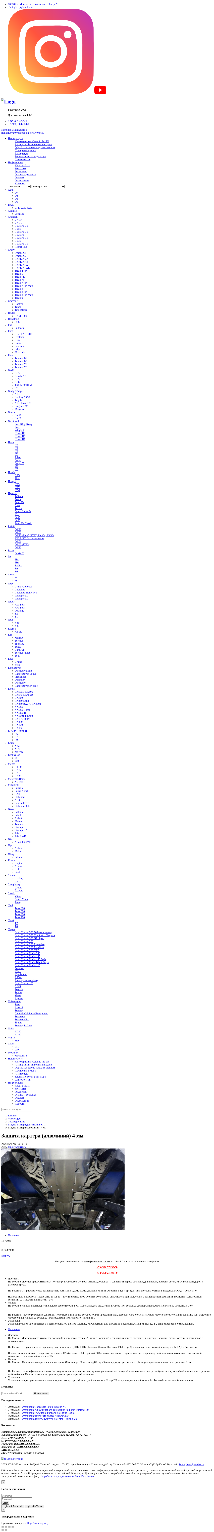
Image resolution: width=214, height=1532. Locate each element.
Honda (11, 472)
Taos (17, 1004)
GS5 (17, 379)
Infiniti (11, 526)
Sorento (19, 640)
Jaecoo (11, 574)
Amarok (19, 1007)
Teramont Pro (22, 1019)
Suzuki (11, 893)
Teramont (20, 1016)
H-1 (17, 514)
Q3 (16, 198)
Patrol (18, 815)
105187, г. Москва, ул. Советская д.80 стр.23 (33, 4)
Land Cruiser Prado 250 (27, 953)
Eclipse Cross (22, 803)
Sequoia (19, 989)
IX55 (17, 520)
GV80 (18, 418)
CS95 (18, 240)
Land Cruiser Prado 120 (27, 965)
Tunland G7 (21, 358)
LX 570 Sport (22, 718)
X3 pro (18, 631)
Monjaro (19, 409)
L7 (16, 736)
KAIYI (12, 628)
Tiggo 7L (20, 279)
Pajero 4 (19, 788)
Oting (11, 854)
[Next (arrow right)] (6, 1529)
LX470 (18, 727)
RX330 (19, 721)
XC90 (18, 1031)
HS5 (17, 484)
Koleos (18, 869)
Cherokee (20, 589)
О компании (22, 180)
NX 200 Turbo (22, 709)
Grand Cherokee (23, 586)
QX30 (18, 529)
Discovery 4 (21, 682)
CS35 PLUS (21, 225)
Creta (17, 505)
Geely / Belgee (16, 391)
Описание (14, 1235)
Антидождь (21, 153)
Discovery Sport (23, 670)
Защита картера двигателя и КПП (27, 1124)
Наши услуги (15, 138)
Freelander (20, 676)
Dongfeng (13, 319)
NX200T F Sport (24, 715)
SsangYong (14, 884)
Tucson (18, 508)
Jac (9, 556)
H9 (16, 451)
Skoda (11, 875)
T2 (16, 613)
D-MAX (19, 553)
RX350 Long (22, 700)
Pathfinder (20, 812)
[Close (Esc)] (2, 1526)
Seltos (18, 646)
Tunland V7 (21, 364)
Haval (11, 442)
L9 (16, 739)
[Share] (6, 1526)
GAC (11, 370)
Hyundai (12, 493)
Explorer (19, 337)
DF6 (17, 322)
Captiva (19, 303)
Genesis (12, 412)
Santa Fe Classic (23, 523)
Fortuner (19, 968)
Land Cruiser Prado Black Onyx (32, 962)
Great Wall (13, 421)
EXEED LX (21, 264)
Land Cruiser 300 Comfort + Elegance (35, 935)
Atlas (17, 394)
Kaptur (18, 863)
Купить (5, 1255)
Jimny (18, 902)
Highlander (21, 974)
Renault (12, 860)
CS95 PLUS (21, 243)
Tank (10, 905)
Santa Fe (19, 502)
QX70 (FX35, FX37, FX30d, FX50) (34, 535)
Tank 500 (20, 911)
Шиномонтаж (22, 159)
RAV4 (18, 977)
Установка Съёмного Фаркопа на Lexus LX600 (48, 1412)
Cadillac (12, 210)
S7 (16, 388)
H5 (16, 469)
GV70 (18, 415)
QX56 (18, 541)
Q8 (16, 201)
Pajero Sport (21, 791)
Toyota (11, 929)
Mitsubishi (13, 785)
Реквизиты (21, 171)
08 (16, 757)
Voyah (11, 1037)
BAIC (11, 204)
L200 (17, 794)
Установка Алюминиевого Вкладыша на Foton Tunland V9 (55, 1409)
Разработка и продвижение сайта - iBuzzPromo (67, 1476)
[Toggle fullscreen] (9, 1526)
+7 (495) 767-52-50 (107, 1267)
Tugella (19, 400)
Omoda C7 (20, 255)
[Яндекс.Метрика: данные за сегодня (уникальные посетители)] (12, 1458)
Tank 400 (20, 914)
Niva (10, 839)
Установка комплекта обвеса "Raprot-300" (46, 1415)
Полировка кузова (25, 150)
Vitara (18, 896)
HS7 (17, 487)
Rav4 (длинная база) (26, 980)
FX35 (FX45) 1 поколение (29, 538)
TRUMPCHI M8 (24, 385)
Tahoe (18, 306)
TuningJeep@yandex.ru (20, 7)
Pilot (17, 478)
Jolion (18, 457)
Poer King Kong (23, 424)
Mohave (19, 637)
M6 (16, 466)
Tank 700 (20, 917)
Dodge (11, 313)
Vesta (17, 664)
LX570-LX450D (24, 694)
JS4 (17, 559)
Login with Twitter (34, 1506)
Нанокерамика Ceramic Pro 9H (32, 141)
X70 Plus (20, 607)
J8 (16, 580)
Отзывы (19, 177)
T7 (16, 923)
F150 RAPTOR (23, 334)
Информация (15, 162)
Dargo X (19, 463)
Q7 (16, 192)
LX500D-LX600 (24, 691)
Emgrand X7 (21, 406)
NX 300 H (20, 712)
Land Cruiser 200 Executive (29, 944)
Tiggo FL (20, 276)
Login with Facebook (13, 1506)
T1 (16, 616)
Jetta (10, 619)
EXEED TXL (22, 267)
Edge (17, 349)
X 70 (17, 748)
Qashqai (19, 827)
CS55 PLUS (21, 231)
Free (17, 1040)
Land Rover (14, 667)
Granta (18, 661)
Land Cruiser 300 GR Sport (29, 938)
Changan (13, 216)
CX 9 (18, 776)
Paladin (19, 857)
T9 (16, 568)
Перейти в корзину (38, 1523)
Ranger (18, 343)
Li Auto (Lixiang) (17, 730)
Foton (11, 355)
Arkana (19, 866)
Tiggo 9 (19, 297)
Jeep (10, 583)
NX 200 (19, 706)
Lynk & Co (14, 754)
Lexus (11, 688)
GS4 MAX (21, 376)
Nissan (11, 809)
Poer (17, 427)
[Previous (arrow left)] (2, 1529)
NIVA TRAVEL (23, 842)
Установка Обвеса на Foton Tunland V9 (44, 1406)
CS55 (18, 228)
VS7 (17, 625)
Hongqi (12, 481)
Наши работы (22, 165)
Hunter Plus (21, 246)
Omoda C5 (20, 252)
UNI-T (18, 222)
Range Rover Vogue (25, 673)
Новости (20, 183)
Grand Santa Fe (23, 511)
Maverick (20, 352)
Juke (17, 833)
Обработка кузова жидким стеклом (35, 147)
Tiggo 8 (19, 288)
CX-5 (18, 770)
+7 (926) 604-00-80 (18, 124)
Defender (20, 679)
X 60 (17, 745)
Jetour (11, 601)
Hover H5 (20, 436)
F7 (16, 454)
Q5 (16, 195)
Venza (18, 995)
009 (17, 1049)
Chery (11, 249)
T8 (16, 926)
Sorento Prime (22, 652)
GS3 (17, 373)
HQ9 (17, 490)
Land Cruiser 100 (24, 983)
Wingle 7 (19, 430)
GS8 (17, 382)
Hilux (18, 971)
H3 (16, 445)
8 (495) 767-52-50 (17, 121)
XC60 (18, 1034)
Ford (10, 331)
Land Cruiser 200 (24, 941)
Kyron (18, 887)
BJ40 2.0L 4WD (23, 207)
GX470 (19, 724)
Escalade (19, 213)
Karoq (18, 881)
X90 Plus (20, 604)
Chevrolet (13, 300)
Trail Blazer (21, 310)
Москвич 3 (21, 1055)
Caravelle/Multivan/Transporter (31, 1013)
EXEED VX (21, 258)
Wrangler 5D (21, 598)
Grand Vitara (21, 899)
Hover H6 (20, 439)
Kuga (18, 340)
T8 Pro (18, 565)
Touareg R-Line (23, 1025)
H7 (16, 448)
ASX (17, 800)
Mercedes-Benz (16, 779)
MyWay (19, 751)
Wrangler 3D (21, 595)
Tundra (18, 992)
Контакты (20, 168)
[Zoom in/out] (12, 1526)
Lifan (11, 742)
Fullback (19, 328)
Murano (19, 821)
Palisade (19, 496)
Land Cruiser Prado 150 (27, 956)
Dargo (18, 460)
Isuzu (11, 550)
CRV (17, 475)
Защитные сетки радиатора (30, 156)
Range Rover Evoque (26, 685)
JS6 (17, 562)
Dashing (19, 610)
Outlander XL (22, 806)
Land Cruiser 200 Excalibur (29, 947)
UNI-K (18, 219)
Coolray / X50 (22, 397)
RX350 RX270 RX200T (28, 703)
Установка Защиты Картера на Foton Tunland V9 (49, 1418)
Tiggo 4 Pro (21, 270)
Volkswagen (14, 1001)
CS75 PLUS (21, 237)
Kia (10, 634)
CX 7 (18, 773)
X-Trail (18, 818)
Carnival (19, 649)
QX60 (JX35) (22, 544)
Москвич (13, 1052)
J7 (16, 577)
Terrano (19, 824)
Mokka (18, 851)
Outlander (20, 797)
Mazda (11, 763)
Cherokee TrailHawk (26, 592)
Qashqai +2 (21, 830)
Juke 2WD (20, 836)
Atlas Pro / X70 (23, 403)
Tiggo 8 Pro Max (24, 294)
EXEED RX (21, 261)
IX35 (17, 517)
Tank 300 (20, 908)
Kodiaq (19, 878)
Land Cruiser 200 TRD (27, 950)
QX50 (18, 532)
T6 (16, 571)
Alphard (19, 998)
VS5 (17, 622)
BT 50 (18, 766)
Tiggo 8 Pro (21, 291)
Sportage (19, 643)
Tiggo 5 (19, 273)
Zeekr (11, 1043)
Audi (10, 189)
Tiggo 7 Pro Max (24, 285)
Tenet (11, 920)
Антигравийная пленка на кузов (33, 144)
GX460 (19, 697)
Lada (10, 658)
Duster (18, 872)
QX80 (18, 547)
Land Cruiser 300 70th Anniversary (33, 932)
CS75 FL (20, 234)
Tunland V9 (21, 367)
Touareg (19, 1010)
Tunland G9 (21, 361)
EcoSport (20, 346)
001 (17, 1046)
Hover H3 (20, 433)
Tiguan (18, 1022)
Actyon (19, 890)
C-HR (18, 986)
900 (17, 760)
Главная (12, 1115)
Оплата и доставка (25, 174)
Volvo (11, 1028)
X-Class (19, 782)
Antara (18, 848)
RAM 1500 (21, 316)
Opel (10, 845)
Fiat (10, 325)
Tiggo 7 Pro (21, 282)
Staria (18, 499)
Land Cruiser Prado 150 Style (30, 959)
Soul (17, 655)
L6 (16, 733)
